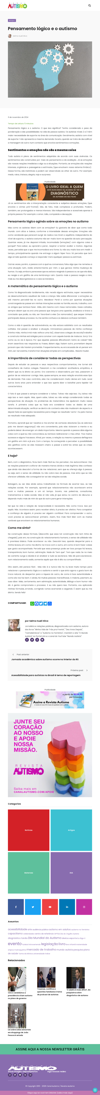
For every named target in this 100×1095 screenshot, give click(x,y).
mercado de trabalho (41, 949)
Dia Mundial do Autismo (44, 938)
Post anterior (22, 654)
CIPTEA (57, 934)
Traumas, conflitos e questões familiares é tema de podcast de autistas (49, 992)
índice (47, 954)
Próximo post (77, 670)
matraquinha (20, 950)
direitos (65, 938)
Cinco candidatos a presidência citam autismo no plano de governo (20, 996)
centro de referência (44, 933)
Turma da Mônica (26, 954)
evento (15, 944)
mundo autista (65, 949)
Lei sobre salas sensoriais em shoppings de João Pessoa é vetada (19, 1032)
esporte (73, 938)
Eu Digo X (81, 938)
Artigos (12, 20)
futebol (25, 944)
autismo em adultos (60, 929)
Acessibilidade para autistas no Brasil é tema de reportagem (45, 675)
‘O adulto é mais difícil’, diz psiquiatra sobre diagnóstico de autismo (78, 993)
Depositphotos (30, 1071)
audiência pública (40, 929)
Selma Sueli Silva (20, 36)
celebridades (28, 934)
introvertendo (35, 944)
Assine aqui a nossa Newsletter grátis (50, 1049)
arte (30, 929)
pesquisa (78, 949)
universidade (39, 953)
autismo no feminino (80, 929)
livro (62, 944)
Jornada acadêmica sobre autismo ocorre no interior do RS (45, 659)
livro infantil (71, 944)
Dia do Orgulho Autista (69, 934)
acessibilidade (17, 929)
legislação (49, 944)
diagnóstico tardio (18, 938)
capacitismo (15, 933)
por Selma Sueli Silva (36, 620)
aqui (70, 1093)
